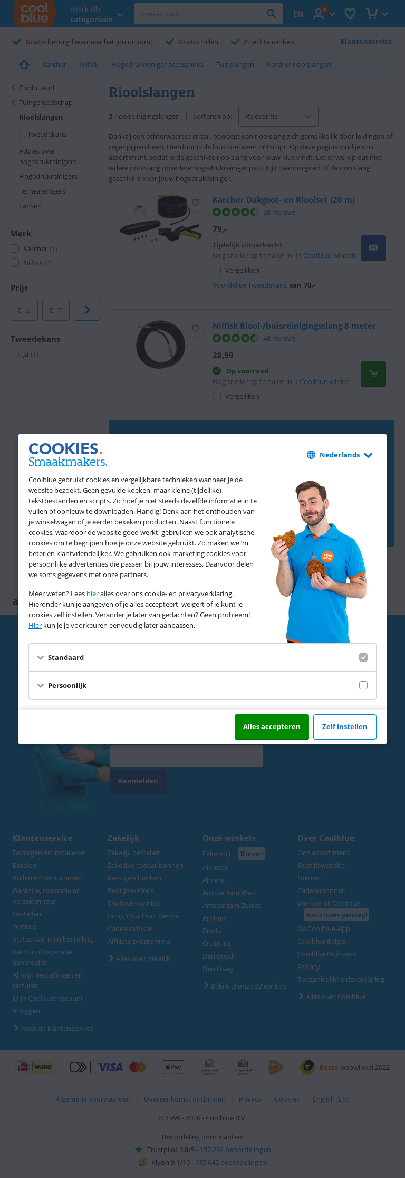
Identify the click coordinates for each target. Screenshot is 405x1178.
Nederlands (340, 454)
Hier (35, 625)
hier (92, 593)
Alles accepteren (272, 726)
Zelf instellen (345, 726)
